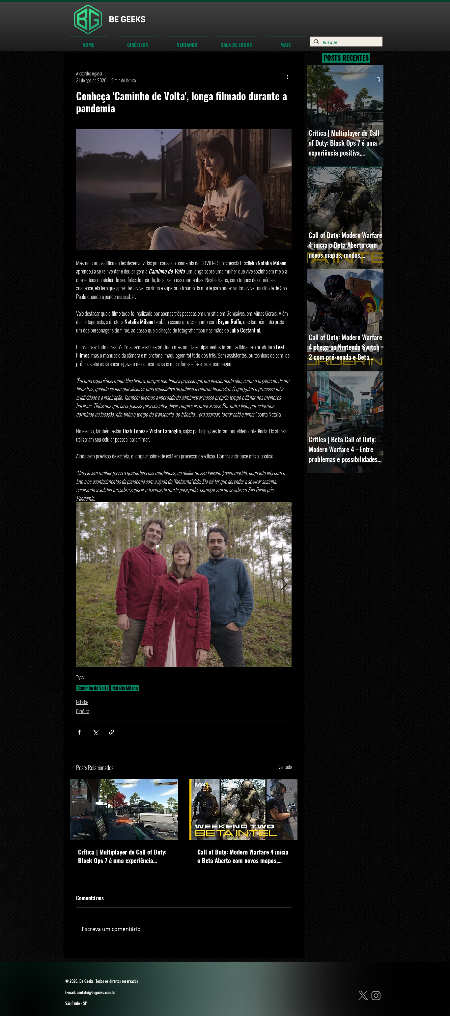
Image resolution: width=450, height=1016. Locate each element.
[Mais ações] (288, 77)
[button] (137, 41)
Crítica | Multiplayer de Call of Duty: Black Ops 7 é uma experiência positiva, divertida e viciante (122, 856)
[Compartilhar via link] (111, 732)
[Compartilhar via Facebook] (79, 732)
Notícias (82, 701)
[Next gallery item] (284, 584)
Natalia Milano (125, 687)
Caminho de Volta (92, 687)
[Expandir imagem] (184, 584)
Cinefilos (82, 711)
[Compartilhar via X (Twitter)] (95, 732)
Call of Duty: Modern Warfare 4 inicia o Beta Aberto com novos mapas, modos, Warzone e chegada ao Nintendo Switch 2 (243, 856)
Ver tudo (285, 766)
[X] (363, 995)
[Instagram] (376, 995)
